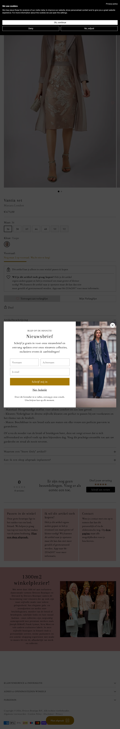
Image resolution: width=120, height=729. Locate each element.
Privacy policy (112, 4)
